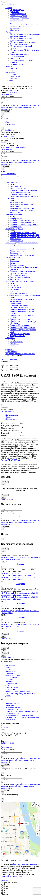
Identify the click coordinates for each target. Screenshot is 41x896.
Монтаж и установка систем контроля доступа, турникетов (25, 35)
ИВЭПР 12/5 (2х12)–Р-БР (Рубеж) (20, 558)
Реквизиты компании (13, 687)
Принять (4, 880)
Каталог (8, 8)
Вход (7, 122)
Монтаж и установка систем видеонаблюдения (21, 39)
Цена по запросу (7, 411)
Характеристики (11, 415)
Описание (9, 417)
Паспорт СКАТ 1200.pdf (10, 460)
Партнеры (9, 681)
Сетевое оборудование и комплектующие (19, 19)
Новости (8, 66)
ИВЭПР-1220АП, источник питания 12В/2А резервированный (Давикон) (18, 578)
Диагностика (15, 58)
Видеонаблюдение (17, 10)
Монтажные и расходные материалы (24, 24)
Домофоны (14, 12)
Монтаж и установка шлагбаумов (23, 42)
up (2, 801)
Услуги (8, 32)
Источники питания (18, 14)
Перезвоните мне (7, 94)
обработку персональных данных (25, 864)
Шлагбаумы (14, 30)
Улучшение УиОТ (12, 683)
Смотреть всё (6, 638)
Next (3, 484)
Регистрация (10, 124)
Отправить (5, 111)
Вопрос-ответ (15, 76)
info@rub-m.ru (12, 92)
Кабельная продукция (18, 16)
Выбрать (10, 4)
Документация (11, 419)
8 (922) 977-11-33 (15, 90)
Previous (5, 482)
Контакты (9, 80)
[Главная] (9, 350)
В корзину (20, 564)
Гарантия (13, 78)
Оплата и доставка (17, 64)
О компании (10, 72)
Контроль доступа (17, 22)
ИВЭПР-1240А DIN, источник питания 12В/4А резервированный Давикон (19, 598)
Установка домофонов (18, 44)
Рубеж (30, 557)
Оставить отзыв (7, 499)
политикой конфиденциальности (14, 876)
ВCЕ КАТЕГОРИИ (8, 174)
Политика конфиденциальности (17, 692)
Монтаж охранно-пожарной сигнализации (21, 47)
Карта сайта (10, 690)
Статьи (12, 70)
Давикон (27, 575)
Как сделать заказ (12, 62)
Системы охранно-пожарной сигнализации (22, 717)
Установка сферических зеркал (22, 60)
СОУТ (7, 685)
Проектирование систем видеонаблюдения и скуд (19, 55)
